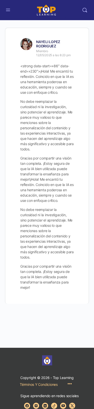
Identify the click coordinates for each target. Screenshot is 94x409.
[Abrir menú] (8, 10)
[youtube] (63, 406)
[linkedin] (45, 406)
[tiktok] (54, 406)
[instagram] (36, 406)
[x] (72, 406)
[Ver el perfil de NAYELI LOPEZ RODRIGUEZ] (26, 44)
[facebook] (27, 406)
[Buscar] (85, 10)
